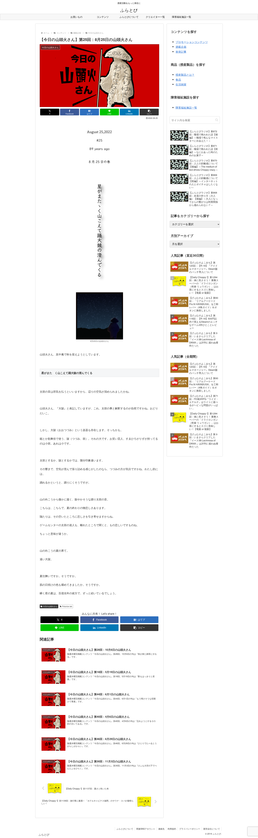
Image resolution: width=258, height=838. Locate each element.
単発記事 (181, 52)
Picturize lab (67, 606)
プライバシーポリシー (189, 828)
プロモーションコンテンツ (192, 42)
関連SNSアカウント (145, 828)
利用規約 (172, 828)
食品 (178, 79)
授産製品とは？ (185, 75)
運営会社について (211, 828)
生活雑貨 (181, 84)
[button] (149, 112)
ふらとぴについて (124, 828)
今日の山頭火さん (50, 606)
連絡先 (161, 828)
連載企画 (181, 47)
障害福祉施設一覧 (186, 107)
